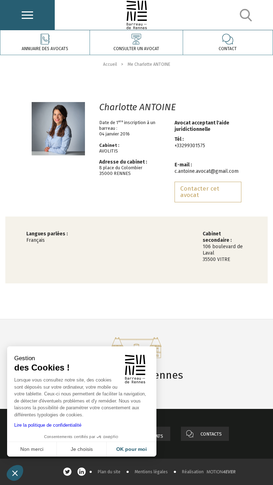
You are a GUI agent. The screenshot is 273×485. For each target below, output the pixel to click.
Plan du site (109, 471)
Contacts (211, 434)
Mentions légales (151, 471)
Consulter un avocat (136, 48)
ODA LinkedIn (83, 472)
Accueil (110, 64)
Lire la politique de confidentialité (47, 425)
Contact (228, 48)
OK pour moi (131, 449)
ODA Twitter (69, 472)
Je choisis (82, 449)
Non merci (31, 449)
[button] (14, 472)
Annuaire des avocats (45, 48)
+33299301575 (190, 146)
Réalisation (193, 471)
